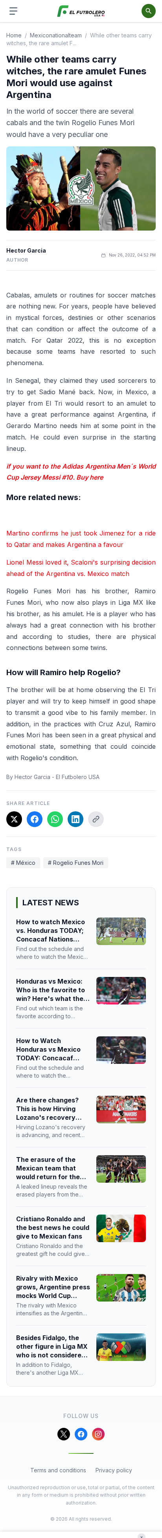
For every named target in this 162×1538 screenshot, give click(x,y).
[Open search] (149, 11)
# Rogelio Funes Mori (75, 862)
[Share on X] (14, 819)
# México (23, 862)
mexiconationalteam (56, 35)
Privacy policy (114, 1470)
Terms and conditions (58, 1470)
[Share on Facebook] (34, 819)
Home (14, 35)
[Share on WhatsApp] (55, 819)
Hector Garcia (26, 250)
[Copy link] (96, 819)
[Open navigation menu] (13, 11)
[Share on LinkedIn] (75, 819)
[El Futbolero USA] (81, 11)
